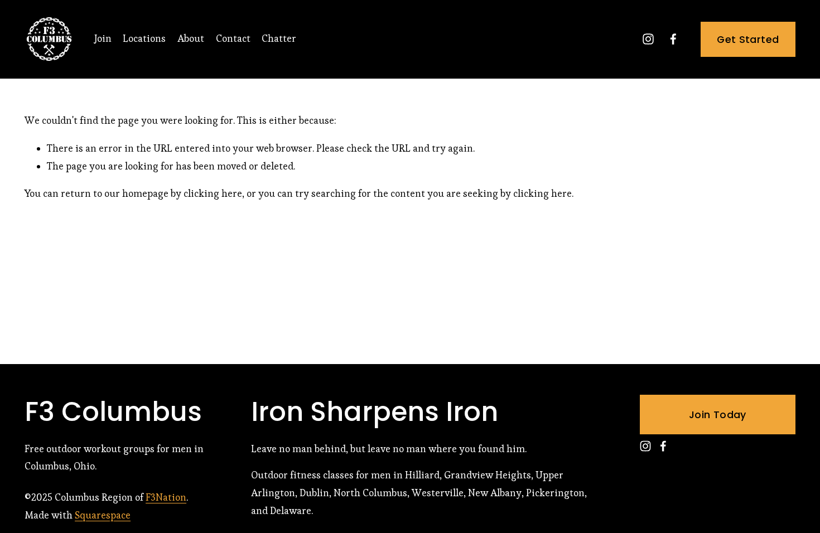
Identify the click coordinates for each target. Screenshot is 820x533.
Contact (233, 38)
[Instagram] (648, 39)
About (190, 38)
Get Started (748, 39)
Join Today (717, 414)
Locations (144, 38)
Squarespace (103, 515)
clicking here (213, 193)
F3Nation (166, 497)
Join (103, 38)
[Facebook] (673, 39)
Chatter (279, 38)
